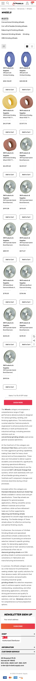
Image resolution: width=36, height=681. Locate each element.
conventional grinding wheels (13, 437)
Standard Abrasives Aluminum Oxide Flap (17, 492)
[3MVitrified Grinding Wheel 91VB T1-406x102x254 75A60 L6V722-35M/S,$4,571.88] (9, 101)
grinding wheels (8, 582)
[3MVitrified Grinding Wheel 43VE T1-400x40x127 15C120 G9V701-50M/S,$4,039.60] (9, 144)
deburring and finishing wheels (13, 514)
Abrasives (19, 599)
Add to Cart (10, 90)
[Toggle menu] (3, 3)
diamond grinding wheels (11, 552)
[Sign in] (27, 3)
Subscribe (18, 626)
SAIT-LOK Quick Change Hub (20, 470)
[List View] (32, 46)
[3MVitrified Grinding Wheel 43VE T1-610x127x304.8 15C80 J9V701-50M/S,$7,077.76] (26, 101)
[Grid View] (27, 46)
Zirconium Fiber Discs (10, 448)
